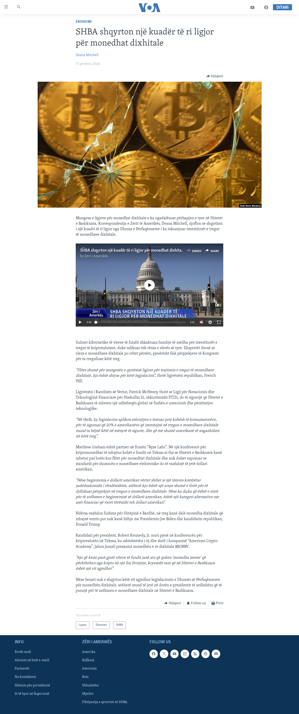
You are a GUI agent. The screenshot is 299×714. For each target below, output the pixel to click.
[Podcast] (205, 654)
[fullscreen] (219, 322)
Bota (85, 677)
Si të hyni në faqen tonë (32, 693)
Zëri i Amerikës (96, 256)
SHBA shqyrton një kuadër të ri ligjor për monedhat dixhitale (132, 250)
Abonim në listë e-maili (32, 660)
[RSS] (195, 654)
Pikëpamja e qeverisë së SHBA (104, 702)
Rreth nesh (23, 652)
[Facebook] (266, 7)
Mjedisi (88, 693)
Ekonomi (84, 22)
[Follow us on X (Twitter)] (164, 654)
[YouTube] (252, 7)
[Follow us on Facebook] (154, 654)
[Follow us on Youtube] (174, 654)
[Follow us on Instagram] (185, 654)
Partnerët (22, 668)
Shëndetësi (90, 685)
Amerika (88, 652)
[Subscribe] (216, 654)
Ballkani (88, 660)
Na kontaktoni (25, 677)
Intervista (89, 668)
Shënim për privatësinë (32, 685)
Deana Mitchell (87, 55)
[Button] (214, 76)
